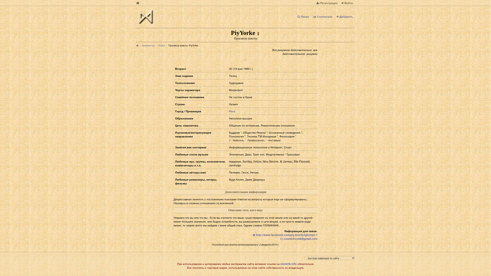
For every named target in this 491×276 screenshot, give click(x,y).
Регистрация (329, 3)
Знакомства (148, 45)
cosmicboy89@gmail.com (300, 239)
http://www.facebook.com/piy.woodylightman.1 (286, 235)
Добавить (346, 16)
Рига (232, 111)
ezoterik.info (288, 264)
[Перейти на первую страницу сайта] (137, 3)
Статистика (324, 16)
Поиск (304, 16)
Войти (348, 3)
